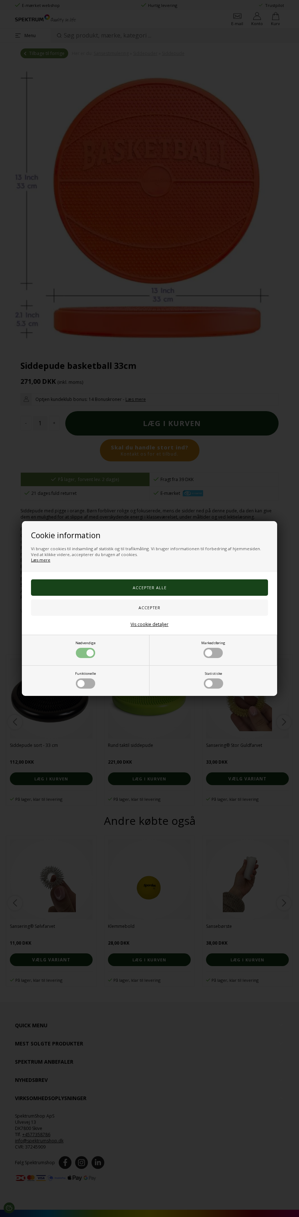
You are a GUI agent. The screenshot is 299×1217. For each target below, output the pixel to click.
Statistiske (213, 673)
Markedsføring (213, 643)
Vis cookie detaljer (149, 624)
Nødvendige (85, 643)
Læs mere (40, 560)
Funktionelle (85, 673)
